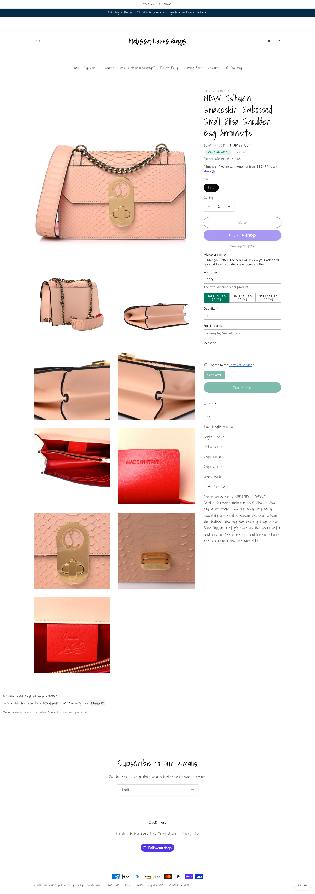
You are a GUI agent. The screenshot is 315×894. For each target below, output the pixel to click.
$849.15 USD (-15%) (242, 298)
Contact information (179, 885)
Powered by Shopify (72, 885)
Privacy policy (113, 885)
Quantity (208, 198)
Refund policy (94, 885)
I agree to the (231, 365)
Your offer (212, 272)
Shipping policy (156, 885)
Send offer (214, 375)
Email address (214, 326)
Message (210, 343)
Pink (213, 188)
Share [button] (213, 403)
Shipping (209, 159)
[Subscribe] (193, 789)
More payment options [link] (242, 246)
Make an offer (218, 152)
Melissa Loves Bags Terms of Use (153, 833)
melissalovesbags (51, 885)
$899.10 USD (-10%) (216, 298)
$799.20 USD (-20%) (268, 298)
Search (120, 833)
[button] (39, 41)
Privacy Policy (190, 833)
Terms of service (240, 365)
